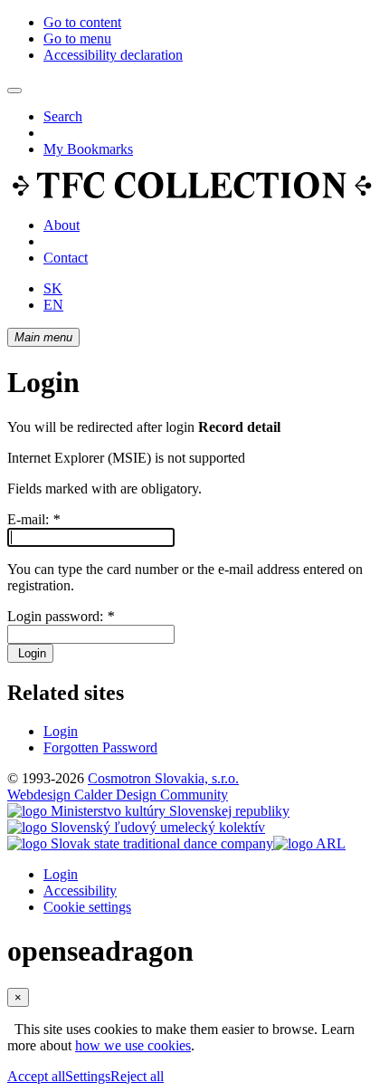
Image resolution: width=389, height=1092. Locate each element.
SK (52, 288)
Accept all (36, 1076)
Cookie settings (87, 907)
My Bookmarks (88, 149)
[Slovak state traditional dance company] (140, 843)
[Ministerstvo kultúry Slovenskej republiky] (148, 811)
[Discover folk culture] (192, 194)
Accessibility (80, 890)
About (61, 225)
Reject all (137, 1076)
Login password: (60, 616)
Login (30, 653)
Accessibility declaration (113, 54)
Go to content (82, 22)
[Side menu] (14, 90)
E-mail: (33, 519)
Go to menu (77, 38)
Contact (65, 257)
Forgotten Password (100, 747)
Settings (87, 1076)
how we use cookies (133, 1045)
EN (53, 304)
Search (62, 116)
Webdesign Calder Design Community (117, 794)
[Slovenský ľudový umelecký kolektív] (136, 827)
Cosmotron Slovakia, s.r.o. (163, 778)
